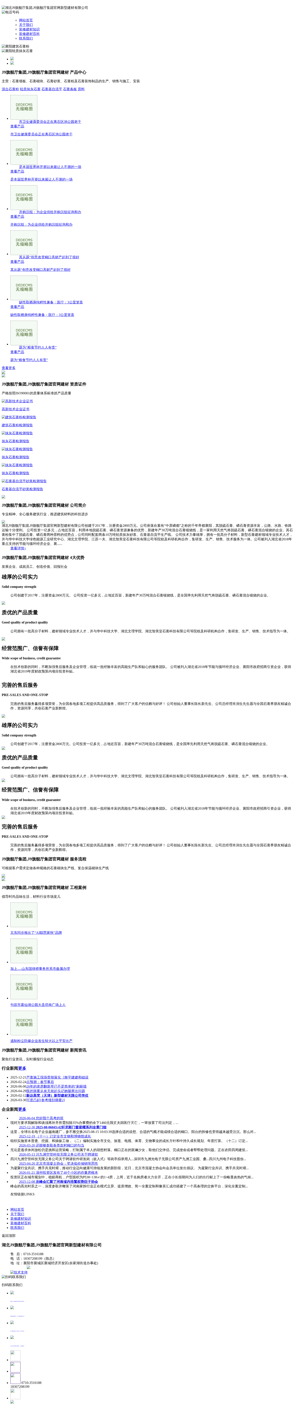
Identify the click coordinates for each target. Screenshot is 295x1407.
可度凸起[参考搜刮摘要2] (45, 1100)
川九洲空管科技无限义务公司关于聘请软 (58, 1154)
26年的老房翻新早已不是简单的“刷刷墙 (56, 1086)
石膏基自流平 (51, 89)
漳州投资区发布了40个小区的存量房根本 (58, 1172)
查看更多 (9, 368)
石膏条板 (70, 89)
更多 (22, 1068)
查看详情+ (18, 548)
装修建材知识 (29, 29)
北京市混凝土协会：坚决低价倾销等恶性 (58, 1163)
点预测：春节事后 (40, 1082)
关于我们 (26, 25)
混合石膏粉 (10, 89)
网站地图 (19, 1268)
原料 (81, 89)
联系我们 (26, 38)
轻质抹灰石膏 (30, 89)
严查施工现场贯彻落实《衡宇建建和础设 (57, 1077)
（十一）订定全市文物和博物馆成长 (55, 1136)
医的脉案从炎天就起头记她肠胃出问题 (55, 1091)
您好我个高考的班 (41, 1118)
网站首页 (26, 20)
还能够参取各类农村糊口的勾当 (51, 1145)
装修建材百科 (29, 34)
